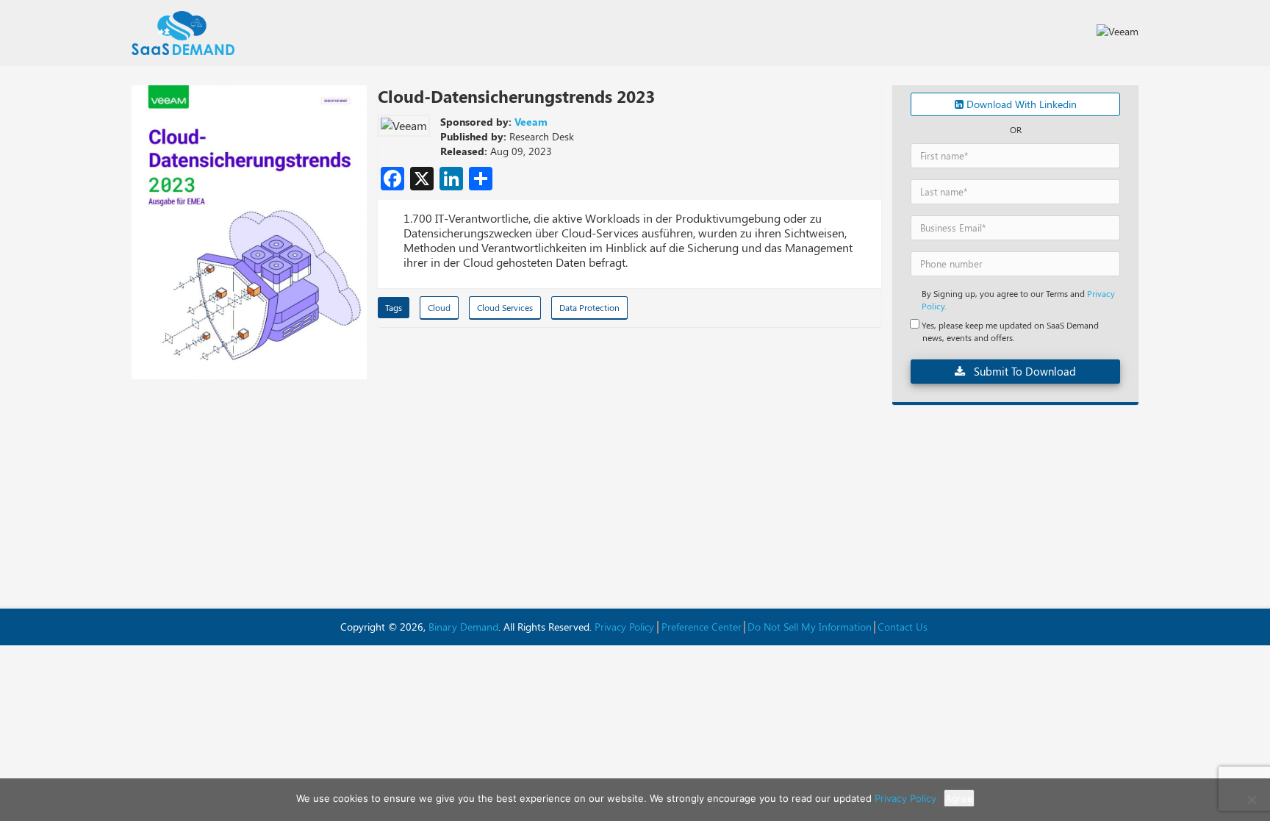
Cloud (439, 307)
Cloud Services (505, 307)
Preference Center (701, 627)
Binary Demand (463, 627)
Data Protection (589, 307)
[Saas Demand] (183, 33)
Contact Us (903, 627)
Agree (959, 798)
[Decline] (1251, 799)
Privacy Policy (624, 627)
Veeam (531, 122)
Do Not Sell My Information (809, 627)
